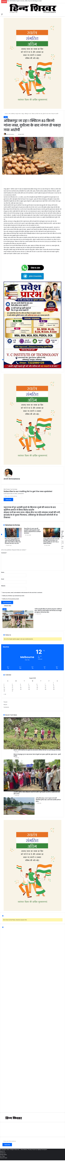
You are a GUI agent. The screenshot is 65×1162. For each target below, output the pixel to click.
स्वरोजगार (4, 1109)
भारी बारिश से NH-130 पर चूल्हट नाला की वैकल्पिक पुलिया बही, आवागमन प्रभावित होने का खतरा (48, 799)
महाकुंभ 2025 (5, 966)
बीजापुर (3, 1004)
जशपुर (6, 117)
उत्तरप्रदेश (4, 973)
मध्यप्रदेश (4, 1078)
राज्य (3, 971)
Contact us (2, 1152)
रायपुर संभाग (4, 1026)
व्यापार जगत (4, 1096)
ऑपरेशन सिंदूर (5, 951)
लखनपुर (3, 1058)
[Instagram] (60, 1159)
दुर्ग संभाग (4, 980)
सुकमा (3, 1006)
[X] (63, 1159)
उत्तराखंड (4, 948)
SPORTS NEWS (6, 955)
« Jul (5, 694)
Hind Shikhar (24, 1149)
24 (12, 689)
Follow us (7, 916)
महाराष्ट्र (4, 1081)
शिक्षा (3, 1098)
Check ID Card (3, 1157)
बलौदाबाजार (4, 1033)
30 (4, 691)
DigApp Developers (42, 1149)
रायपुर (3, 1039)
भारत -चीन (4, 963)
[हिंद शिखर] (32, 8)
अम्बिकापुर (4, 1043)
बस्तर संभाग (4, 992)
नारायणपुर (4, 999)
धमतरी (3, 1031)
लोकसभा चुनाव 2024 (6, 1093)
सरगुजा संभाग (5, 1041)
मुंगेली (3, 1019)
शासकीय (4, 1091)
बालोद (3, 984)
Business (4, 930)
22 (53, 687)
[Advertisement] (32, 182)
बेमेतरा (3, 986)
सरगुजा (3, 1061)
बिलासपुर (4, 1016)
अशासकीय (4, 1088)
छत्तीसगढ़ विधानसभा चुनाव (7, 958)
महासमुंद (4, 1036)
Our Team (2, 1156)
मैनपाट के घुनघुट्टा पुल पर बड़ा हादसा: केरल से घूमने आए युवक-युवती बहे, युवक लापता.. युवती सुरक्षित (26, 1)
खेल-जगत (4, 954)
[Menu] (2, 14)
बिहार (3, 1076)
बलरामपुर (4, 1053)
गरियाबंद (4, 1028)
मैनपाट (3, 1056)
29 (53, 689)
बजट (3, 960)
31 (12, 691)
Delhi (3, 938)
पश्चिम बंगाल (4, 1073)
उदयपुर (3, 1045)
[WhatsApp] (59, 1159)
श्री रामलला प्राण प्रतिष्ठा (7, 1101)
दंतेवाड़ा (3, 996)
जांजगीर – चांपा (5, 1013)
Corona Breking (6, 935)
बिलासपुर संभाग (5, 1009)
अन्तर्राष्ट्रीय (4, 943)
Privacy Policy (3, 1154)
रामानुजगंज (4, 1024)
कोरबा (3, 1011)
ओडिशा (3, 975)
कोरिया (3, 1048)
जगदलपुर (4, 993)
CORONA (4, 933)
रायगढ (3, 1021)
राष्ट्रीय (3, 1084)
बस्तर (3, 1001)
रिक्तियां (3, 1086)
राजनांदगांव (4, 989)
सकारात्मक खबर (5, 1104)
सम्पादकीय (4, 1106)
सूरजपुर (3, 1064)
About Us (2, 1151)
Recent (5, 704)
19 (28, 687)
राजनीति (3, 968)
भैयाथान (3, 1065)
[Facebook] (64, 1159)
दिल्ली (3, 1071)
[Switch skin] (63, 14)
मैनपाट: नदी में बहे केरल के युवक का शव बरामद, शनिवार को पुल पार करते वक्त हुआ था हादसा (37, 750)
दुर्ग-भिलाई (4, 981)
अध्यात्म (3, 941)
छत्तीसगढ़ (4, 978)
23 (4, 689)
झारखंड (3, 1068)
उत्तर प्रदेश (4, 946)
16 (4, 687)
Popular (5, 702)
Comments (6, 707)
